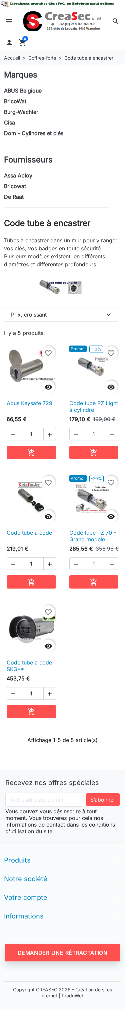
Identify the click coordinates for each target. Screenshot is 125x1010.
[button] (115, 21)
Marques (20, 75)
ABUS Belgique (23, 90)
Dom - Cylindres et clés (33, 133)
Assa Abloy (18, 175)
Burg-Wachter (21, 112)
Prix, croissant (62, 315)
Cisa (9, 122)
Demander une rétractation (63, 952)
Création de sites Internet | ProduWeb (76, 992)
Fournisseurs (28, 159)
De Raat (14, 196)
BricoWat (15, 101)
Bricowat (15, 186)
